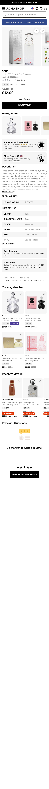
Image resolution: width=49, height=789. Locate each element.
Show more (7, 191)
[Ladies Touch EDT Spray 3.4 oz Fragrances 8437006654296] (21, 334)
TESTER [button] (15, 323)
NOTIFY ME (24, 105)
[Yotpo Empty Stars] (7, 80)
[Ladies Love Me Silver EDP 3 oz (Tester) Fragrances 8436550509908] (21, 294)
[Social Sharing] (36, 30)
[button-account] (36, 8)
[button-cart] (45, 8)
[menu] (3, 8)
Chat (16, 267)
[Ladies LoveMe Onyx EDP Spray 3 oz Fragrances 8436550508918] (44, 294)
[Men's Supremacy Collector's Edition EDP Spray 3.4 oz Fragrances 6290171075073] (40, 381)
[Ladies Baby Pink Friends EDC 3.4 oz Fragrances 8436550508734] (44, 334)
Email (11, 267)
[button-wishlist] (41, 8)
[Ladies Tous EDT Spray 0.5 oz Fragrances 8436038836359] (42, 30)
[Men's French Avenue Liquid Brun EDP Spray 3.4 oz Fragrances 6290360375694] (19, 381)
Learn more (8, 148)
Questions (20, 423)
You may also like (10, 113)
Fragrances (14, 278)
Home (6, 278)
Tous (21, 278)
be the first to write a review (24, 474)
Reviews (7, 423)
